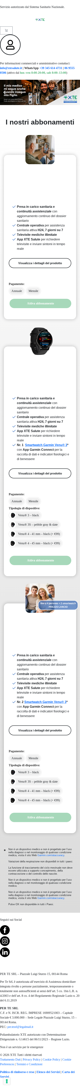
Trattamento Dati (10, 1059)
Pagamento (16, 284)
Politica (5, 1072)
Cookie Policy (51, 1059)
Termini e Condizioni (29, 1064)
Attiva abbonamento (40, 303)
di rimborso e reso (22, 1072)
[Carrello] (6, 30)
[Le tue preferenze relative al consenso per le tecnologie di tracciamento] (6, 1081)
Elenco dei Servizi (48, 1072)
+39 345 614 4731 (50, 68)
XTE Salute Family (40, 619)
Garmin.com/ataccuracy (50, 855)
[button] (4, 92)
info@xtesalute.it (11, 68)
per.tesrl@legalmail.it (20, 1026)
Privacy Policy (32, 1059)
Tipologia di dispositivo (24, 508)
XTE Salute (40, 171)
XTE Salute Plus (40, 362)
